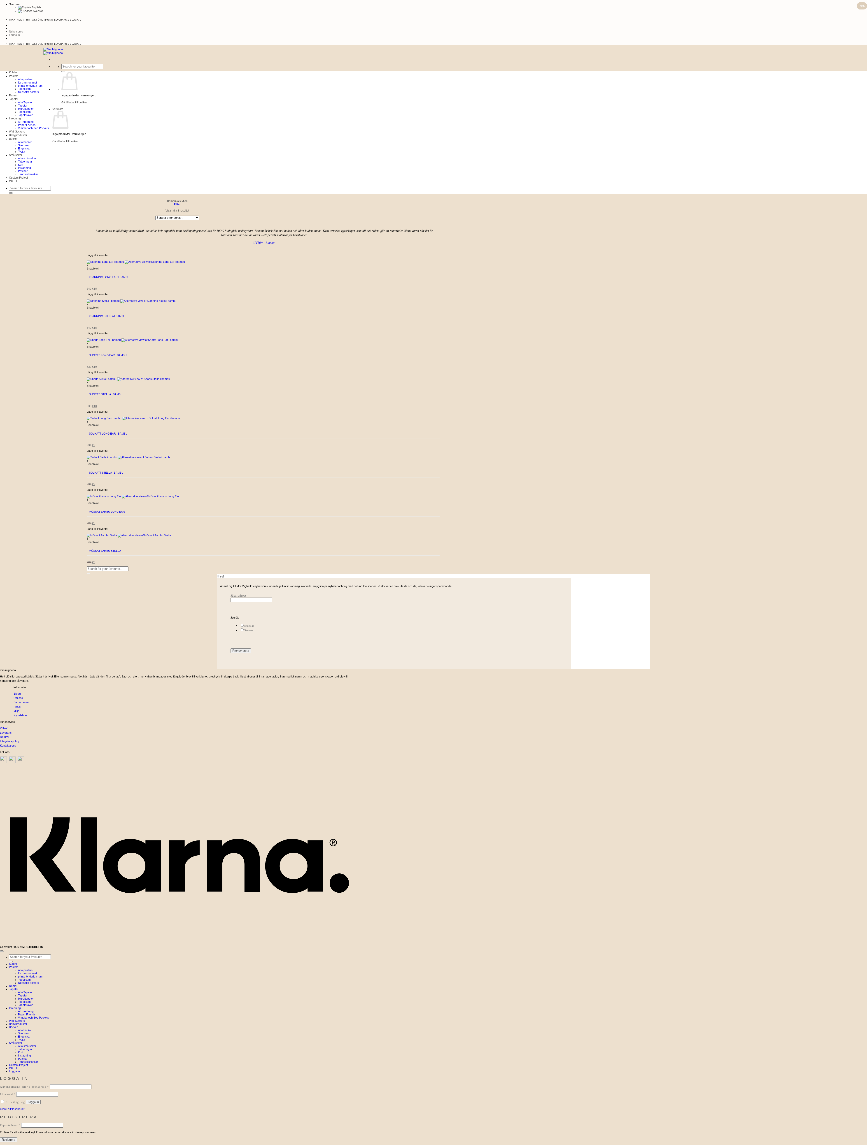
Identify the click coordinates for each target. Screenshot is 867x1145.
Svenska (38, 11)
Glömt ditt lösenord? (12, 1109)
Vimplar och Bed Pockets (33, 128)
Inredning (15, 118)
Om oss (18, 698)
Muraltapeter (26, 108)
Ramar (13, 95)
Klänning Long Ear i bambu (109, 277)
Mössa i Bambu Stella (105, 550)
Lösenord (8, 1094)
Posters (13, 76)
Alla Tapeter (25, 102)
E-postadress (10, 1125)
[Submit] (63, 71)
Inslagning (24, 168)
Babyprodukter (18, 135)
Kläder (13, 72)
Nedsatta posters (28, 92)
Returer (4, 737)
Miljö (16, 711)
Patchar (23, 171)
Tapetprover (25, 115)
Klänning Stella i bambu (107, 316)
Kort (20, 164)
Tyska (21, 151)
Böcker (13, 138)
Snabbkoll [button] (93, 268)
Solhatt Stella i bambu (106, 472)
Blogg (17, 693)
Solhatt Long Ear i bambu (108, 433)
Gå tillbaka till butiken (74, 102)
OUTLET (14, 181)
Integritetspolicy (9, 741)
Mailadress (239, 595)
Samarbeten (21, 702)
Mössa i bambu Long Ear (107, 511)
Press (17, 706)
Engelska (24, 148)
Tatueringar (25, 161)
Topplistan (24, 89)
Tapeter (13, 99)
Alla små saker (27, 158)
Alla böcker (25, 142)
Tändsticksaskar (28, 174)
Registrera (8, 1139)
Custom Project (18, 177)
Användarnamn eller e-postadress (24, 1086)
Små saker (15, 155)
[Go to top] (2, 951)
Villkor (4, 728)
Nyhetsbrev (21, 715)
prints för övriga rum (30, 85)
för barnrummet (27, 82)
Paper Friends (26, 125)
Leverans (6, 732)
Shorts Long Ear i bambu (108, 355)
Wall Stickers (17, 131)
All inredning (26, 121)
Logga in (33, 1102)
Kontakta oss (8, 745)
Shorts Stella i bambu (106, 394)
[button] (14, 35)
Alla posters (25, 79)
